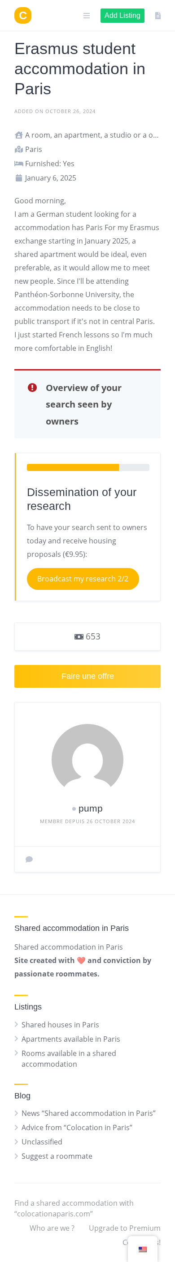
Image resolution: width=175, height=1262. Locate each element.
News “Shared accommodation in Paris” (89, 1113)
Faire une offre (87, 676)
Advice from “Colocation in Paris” (77, 1127)
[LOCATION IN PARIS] (22, 15)
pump (91, 808)
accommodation (42, 227)
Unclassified (42, 1142)
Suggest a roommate (57, 1156)
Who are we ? (52, 1228)
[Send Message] (29, 859)
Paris (94, 227)
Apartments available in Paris (71, 1039)
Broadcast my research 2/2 (82, 579)
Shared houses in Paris (60, 1025)
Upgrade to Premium (125, 1228)
